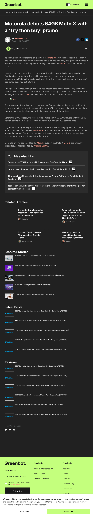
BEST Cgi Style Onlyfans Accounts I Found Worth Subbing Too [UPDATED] (40, 385)
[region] (46, 505)
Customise (24, 511)
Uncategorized (21, 12)
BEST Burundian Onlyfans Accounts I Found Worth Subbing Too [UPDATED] (41, 349)
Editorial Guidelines (41, 479)
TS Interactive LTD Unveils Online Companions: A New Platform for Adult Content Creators (45, 177)
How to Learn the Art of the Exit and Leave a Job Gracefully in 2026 (39, 169)
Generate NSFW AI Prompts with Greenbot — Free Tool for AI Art (37, 162)
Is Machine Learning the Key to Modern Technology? (33, 285)
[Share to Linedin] (86, 39)
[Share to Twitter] (82, 39)
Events (65, 474)
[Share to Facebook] (78, 39)
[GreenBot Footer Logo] (15, 463)
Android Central (41, 146)
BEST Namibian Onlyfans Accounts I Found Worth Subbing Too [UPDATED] (40, 320)
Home (7, 12)
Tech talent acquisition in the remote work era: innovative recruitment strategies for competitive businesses (46, 187)
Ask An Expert (39, 474)
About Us (66, 469)
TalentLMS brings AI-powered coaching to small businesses (35, 256)
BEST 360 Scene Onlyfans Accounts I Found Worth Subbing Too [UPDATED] (41, 395)
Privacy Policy (16, 484)
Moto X (63, 63)
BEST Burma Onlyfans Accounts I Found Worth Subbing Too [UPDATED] (39, 366)
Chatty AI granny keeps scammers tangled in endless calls (35, 294)
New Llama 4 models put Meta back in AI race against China (36, 265)
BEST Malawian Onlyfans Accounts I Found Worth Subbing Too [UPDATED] (40, 340)
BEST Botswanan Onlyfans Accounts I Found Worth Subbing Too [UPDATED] (41, 311)
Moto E (40, 143)
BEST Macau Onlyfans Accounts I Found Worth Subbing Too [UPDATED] (39, 404)
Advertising (67, 493)
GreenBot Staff (22, 38)
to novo (26, 94)
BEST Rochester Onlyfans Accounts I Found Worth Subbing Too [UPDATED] (41, 376)
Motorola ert (38, 130)
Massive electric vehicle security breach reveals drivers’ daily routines (39, 275)
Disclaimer (67, 479)
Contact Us (67, 488)
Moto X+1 (52, 58)
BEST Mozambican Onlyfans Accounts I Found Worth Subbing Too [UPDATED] (42, 330)
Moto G (67, 143)
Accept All (68, 511)
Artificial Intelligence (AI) (43, 469)
